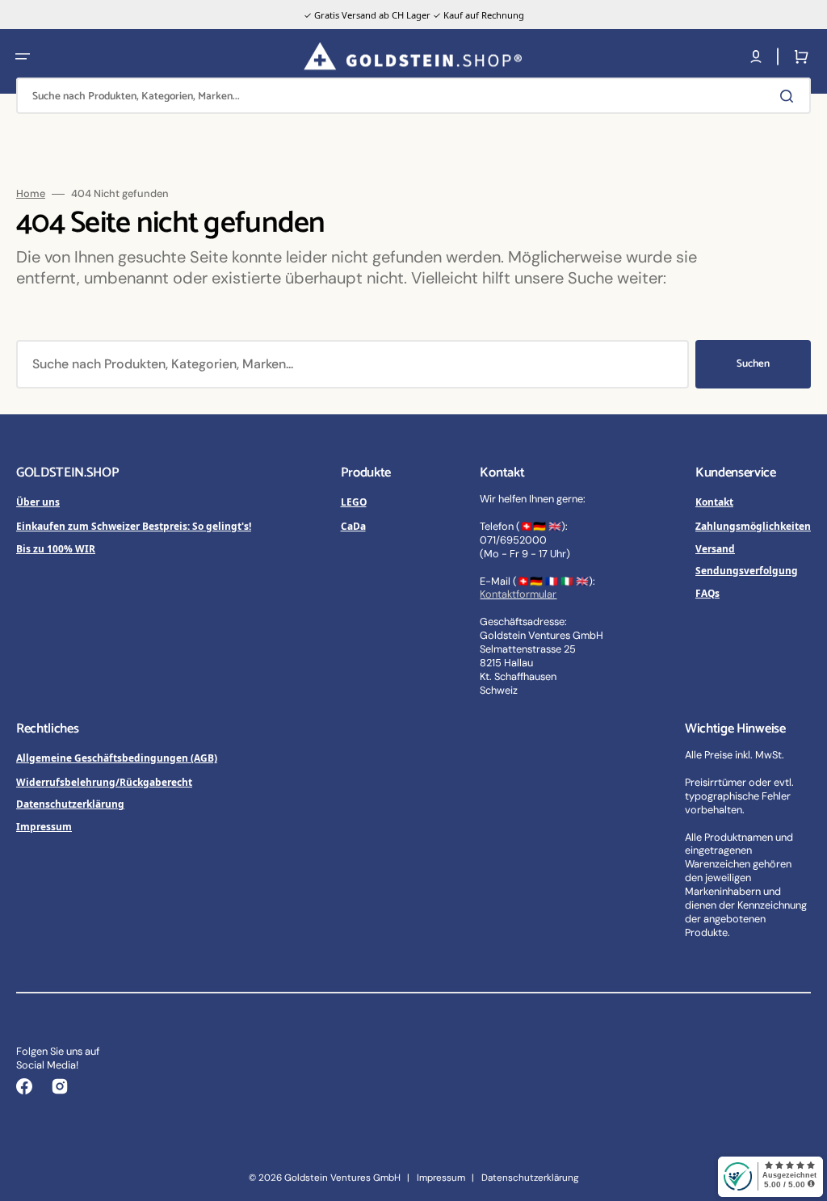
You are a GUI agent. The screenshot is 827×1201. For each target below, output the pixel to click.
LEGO (354, 501)
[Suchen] (790, 96)
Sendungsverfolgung (746, 570)
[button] (22, 56)
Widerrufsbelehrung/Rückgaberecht (104, 781)
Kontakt (714, 501)
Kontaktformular (518, 594)
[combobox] (413, 96)
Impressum (44, 826)
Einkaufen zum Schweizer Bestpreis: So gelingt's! (133, 525)
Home (30, 193)
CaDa (353, 525)
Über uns (38, 501)
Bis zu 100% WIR (55, 548)
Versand (715, 548)
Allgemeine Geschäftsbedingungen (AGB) (116, 757)
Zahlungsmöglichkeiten (753, 525)
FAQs (707, 592)
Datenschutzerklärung (70, 803)
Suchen (753, 363)
